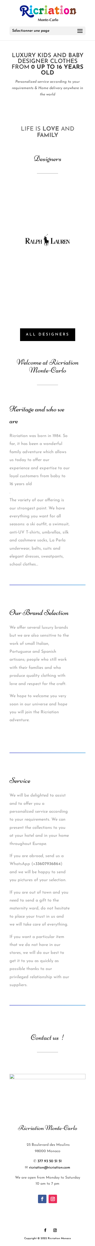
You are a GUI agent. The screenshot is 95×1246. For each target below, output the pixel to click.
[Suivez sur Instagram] (53, 1199)
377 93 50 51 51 (49, 1161)
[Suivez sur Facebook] (42, 1199)
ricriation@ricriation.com (49, 1168)
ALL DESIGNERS (47, 335)
